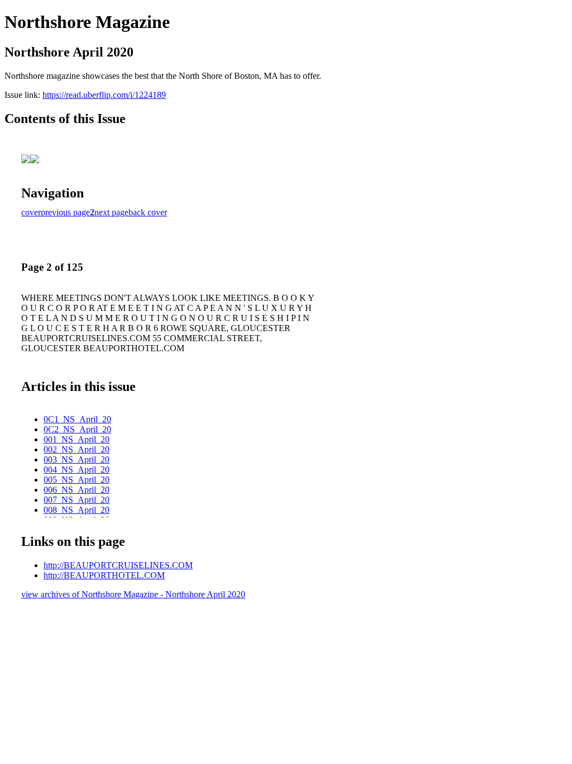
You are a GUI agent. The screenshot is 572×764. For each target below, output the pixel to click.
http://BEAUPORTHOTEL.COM (104, 575)
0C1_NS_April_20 (77, 419)
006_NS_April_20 (76, 489)
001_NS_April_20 (76, 439)
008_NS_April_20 (76, 510)
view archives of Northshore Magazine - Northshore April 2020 (133, 594)
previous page (65, 212)
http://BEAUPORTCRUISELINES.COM (118, 565)
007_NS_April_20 (76, 499)
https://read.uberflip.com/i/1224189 (104, 95)
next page (111, 212)
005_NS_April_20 (76, 479)
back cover (147, 212)
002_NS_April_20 (76, 449)
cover (31, 212)
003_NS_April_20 (76, 459)
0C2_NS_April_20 (77, 429)
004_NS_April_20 (76, 469)
